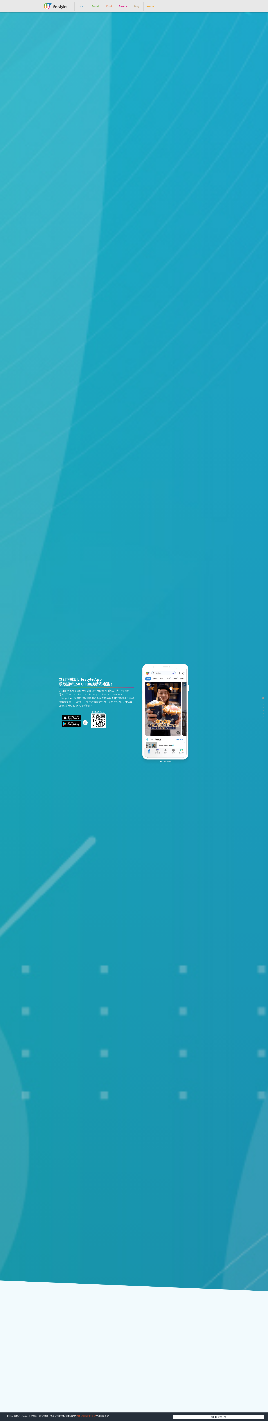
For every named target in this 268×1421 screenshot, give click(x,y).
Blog (136, 6)
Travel (95, 6)
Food (109, 6)
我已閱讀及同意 (218, 1416)
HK (81, 6)
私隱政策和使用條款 (86, 1415)
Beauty (123, 6)
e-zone (150, 6)
